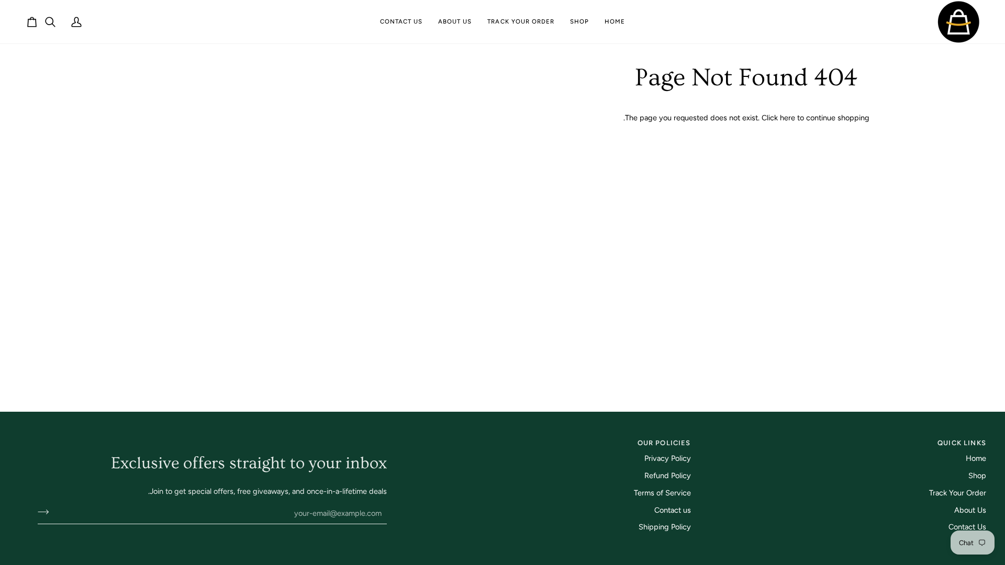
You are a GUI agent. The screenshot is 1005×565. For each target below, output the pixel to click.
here (787, 117)
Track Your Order (957, 493)
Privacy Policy (667, 458)
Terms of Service (662, 493)
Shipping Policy (665, 527)
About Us (970, 510)
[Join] (46, 511)
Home (976, 458)
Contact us (672, 510)
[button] (579, 21)
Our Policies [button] (664, 443)
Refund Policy (667, 475)
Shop (977, 475)
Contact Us (967, 527)
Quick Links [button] (961, 443)
